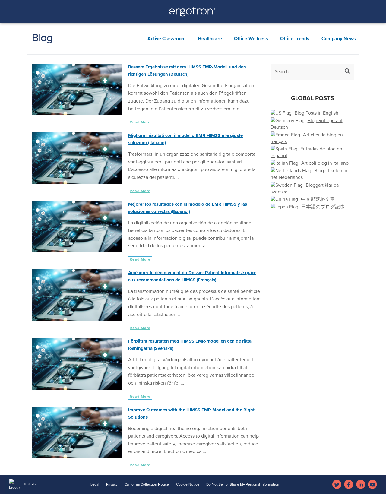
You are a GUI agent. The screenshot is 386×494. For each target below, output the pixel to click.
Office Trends (294, 39)
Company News (338, 39)
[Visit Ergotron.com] (193, 13)
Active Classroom (166, 39)
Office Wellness (251, 39)
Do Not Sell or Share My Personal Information (242, 484)
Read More (140, 122)
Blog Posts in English (316, 113)
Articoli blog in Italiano (325, 163)
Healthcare (210, 39)
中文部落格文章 (318, 199)
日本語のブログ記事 (323, 207)
